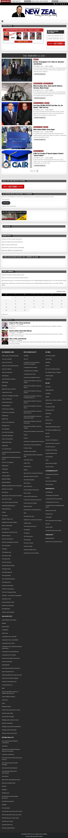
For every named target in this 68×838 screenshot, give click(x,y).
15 (15, 304)
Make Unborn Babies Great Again (44, 129)
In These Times (28, 448)
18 (43, 304)
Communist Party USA (30, 374)
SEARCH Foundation (7, 723)
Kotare (47, 416)
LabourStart (5, 776)
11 (43, 300)
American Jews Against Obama (10, 365)
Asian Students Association (9, 620)
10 (34, 300)
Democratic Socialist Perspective (11, 658)
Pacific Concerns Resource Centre (11, 710)
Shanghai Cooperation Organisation (11, 726)
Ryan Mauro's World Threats (9, 532)
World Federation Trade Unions (10, 818)
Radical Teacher (28, 506)
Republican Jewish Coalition (9, 522)
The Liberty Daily (6, 555)
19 (52, 304)
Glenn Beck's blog (6, 442)
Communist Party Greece (52, 502)
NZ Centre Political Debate (53, 369)
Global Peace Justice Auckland (54, 400)
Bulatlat (4, 623)
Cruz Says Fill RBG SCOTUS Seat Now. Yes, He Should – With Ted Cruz (48, 106)
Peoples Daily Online (7, 713)
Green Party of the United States (32, 444)
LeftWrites (5, 700)
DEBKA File (5, 419)
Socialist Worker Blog (51, 450)
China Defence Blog (7, 402)
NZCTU (48, 433)
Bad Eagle (4, 385)
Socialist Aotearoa (50, 446)
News (36, 59)
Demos (25, 434)
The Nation (27, 533)
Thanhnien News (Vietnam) (9, 730)
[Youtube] (62, 4)
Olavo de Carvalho (7, 499)
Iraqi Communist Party (8, 671)
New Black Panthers (29, 479)
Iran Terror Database (7, 462)
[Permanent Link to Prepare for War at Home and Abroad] (5, 325)
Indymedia (48, 413)
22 (15, 307)
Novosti (48, 523)
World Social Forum (7, 824)
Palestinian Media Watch (8, 505)
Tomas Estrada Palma (7, 585)
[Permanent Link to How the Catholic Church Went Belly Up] (5, 333)
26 (52, 307)
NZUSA (48, 436)
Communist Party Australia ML (10, 640)
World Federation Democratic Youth (11, 814)
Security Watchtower (7, 539)
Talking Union (27, 523)
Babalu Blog (5, 382)
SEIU (25, 513)
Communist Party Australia (9, 636)
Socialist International (8, 801)
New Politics (27, 483)
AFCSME (26, 355)
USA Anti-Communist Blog (9, 592)
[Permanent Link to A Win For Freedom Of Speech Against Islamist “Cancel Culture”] (17, 159)
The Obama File (6, 559)
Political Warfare (6, 509)
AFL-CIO (26, 359)
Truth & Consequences (8, 589)
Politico (4, 512)
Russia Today (49, 527)
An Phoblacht (49, 492)
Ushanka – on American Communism (11, 595)
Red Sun (4, 786)
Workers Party (50, 466)
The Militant (27, 529)
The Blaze (4, 549)
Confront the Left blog (8, 409)
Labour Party (49, 420)
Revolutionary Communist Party (32, 509)
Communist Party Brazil (52, 474)
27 (61, 307)
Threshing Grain (6, 582)
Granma (48, 477)
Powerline (4, 515)
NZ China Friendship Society (53, 430)
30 (25, 310)
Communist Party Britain (52, 495)
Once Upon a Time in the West (10, 502)
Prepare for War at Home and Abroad (12, 239)
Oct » (6, 314)
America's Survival (7, 362)
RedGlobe (4, 789)
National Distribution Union (53, 426)
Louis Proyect (27, 466)
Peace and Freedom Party (30, 496)
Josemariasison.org (7, 685)
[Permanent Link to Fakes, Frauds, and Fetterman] (5, 341)
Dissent (26, 438)
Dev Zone (48, 386)
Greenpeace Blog (50, 406)
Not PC (47, 365)
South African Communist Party (54, 541)
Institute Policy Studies (30, 451)
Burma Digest (5, 626)
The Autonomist (6, 545)
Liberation (48, 423)
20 (61, 304)
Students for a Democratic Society (33, 519)
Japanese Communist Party (9, 681)
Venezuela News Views (8, 602)
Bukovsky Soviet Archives (9, 389)
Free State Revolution (8, 432)
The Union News (6, 575)
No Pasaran (5, 492)
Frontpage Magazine (7, 435)
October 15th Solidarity (52, 440)
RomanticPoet (5, 529)
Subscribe (6, 202)
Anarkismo (5, 746)
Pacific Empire (49, 375)
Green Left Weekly (7, 661)
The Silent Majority (7, 572)
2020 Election (39, 103)
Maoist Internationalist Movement (11, 779)
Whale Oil (48, 379)
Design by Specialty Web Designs (34, 836)
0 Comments (20, 324)
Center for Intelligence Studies (10, 395)
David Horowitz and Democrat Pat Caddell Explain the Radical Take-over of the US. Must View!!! (41, 280)
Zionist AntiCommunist (8, 612)
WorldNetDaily (6, 608)
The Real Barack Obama (8, 565)
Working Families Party (30, 549)
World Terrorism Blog (8, 605)
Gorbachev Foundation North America (34, 441)
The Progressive (28, 536)
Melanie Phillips (6, 479)
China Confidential (7, 399)
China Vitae (5, 633)
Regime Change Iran (7, 519)
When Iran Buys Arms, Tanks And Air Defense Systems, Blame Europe (47, 87)
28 (6, 310)
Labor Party (27, 463)
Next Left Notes (28, 486)
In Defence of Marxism (8, 754)
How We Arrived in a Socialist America (18, 277)
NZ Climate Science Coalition (53, 372)
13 (61, 300)
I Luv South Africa (6, 449)
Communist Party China (8, 643)
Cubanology (5, 415)
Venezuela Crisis (6, 598)
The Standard (49, 456)
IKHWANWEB (5, 665)
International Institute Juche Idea (11, 668)
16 (24, 304)
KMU (3, 688)
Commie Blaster (6, 405)
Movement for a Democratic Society (33, 473)
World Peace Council (7, 821)
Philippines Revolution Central (10, 720)
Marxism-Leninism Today (8, 783)
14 (6, 304)
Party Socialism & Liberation (31, 489)
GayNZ (47, 396)
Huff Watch (5, 445)
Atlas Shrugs (5, 375)
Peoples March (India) (8, 716)
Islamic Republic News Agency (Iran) (12, 675)
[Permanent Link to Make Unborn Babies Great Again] (17, 137)
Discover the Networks (8, 422)
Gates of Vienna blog (7, 439)
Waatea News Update (51, 463)
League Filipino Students (8, 696)
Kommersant (49, 514)
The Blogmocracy (6, 552)
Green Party (49, 403)
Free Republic (5, 429)
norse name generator (8, 280)
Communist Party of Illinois (31, 370)
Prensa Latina (49, 484)
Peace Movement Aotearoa (53, 443)
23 (24, 307)
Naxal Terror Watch (7, 489)
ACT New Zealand (50, 355)
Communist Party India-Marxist (10, 651)
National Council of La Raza (31, 476)
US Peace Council (28, 543)
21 (6, 307)
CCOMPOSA (5, 630)
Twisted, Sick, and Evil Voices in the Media (13, 247)
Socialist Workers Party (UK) (53, 530)
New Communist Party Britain (53, 520)
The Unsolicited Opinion (8, 578)
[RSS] (64, 4)
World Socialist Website (8, 828)
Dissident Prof (6, 425)
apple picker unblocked (8, 283)
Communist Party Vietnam (9, 655)
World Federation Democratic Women (12, 811)
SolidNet (4, 804)
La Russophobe (6, 475)
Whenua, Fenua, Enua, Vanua (9, 733)
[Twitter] (57, 4)
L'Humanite (49, 517)
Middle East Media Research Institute (12, 485)
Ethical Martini (49, 390)
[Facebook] (59, 4)
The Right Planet (6, 569)
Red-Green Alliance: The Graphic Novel (12, 250)
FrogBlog (48, 393)
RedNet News (5, 793)
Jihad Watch (5, 465)
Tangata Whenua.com (51, 453)
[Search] (66, 4)
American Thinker (7, 369)
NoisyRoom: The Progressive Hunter (12, 495)
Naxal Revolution (6, 706)
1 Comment (20, 340)
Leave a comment (49, 66)
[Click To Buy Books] (23, 43)
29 (15, 310)
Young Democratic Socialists (31, 553)
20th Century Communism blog (10, 355)
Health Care (38, 127)
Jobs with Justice (28, 459)
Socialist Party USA (29, 516)
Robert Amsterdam (7, 525)
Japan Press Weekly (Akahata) (10, 678)
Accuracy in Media (7, 359)
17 (34, 304)
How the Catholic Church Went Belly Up (12, 242)
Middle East (38, 83)
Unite (47, 460)
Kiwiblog (48, 362)
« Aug (3, 314)
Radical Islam (49, 83)
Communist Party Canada (30, 367)
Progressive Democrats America (32, 499)
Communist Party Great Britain (54, 498)
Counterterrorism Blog (8, 412)
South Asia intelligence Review (10, 542)
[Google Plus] (61, 4)
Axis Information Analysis (9, 379)
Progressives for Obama (30, 503)
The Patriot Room (6, 562)
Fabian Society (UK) (51, 510)
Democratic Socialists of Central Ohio (34, 431)
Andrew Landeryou (7, 372)
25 (43, 307)
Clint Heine (48, 359)
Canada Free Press (7, 392)
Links (3, 703)
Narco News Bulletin (51, 481)
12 (52, 300)
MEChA (26, 469)
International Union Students (9, 768)
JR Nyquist (5, 469)
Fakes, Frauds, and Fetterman (9, 244)
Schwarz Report (6, 535)
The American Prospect (30, 526)
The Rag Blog (27, 539)
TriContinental (6, 808)
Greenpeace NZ (50, 410)
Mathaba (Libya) (50, 538)
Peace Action (27, 493)
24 (34, 307)
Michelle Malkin (6, 482)
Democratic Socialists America (32, 377)
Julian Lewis (5, 472)
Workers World (28, 546)
